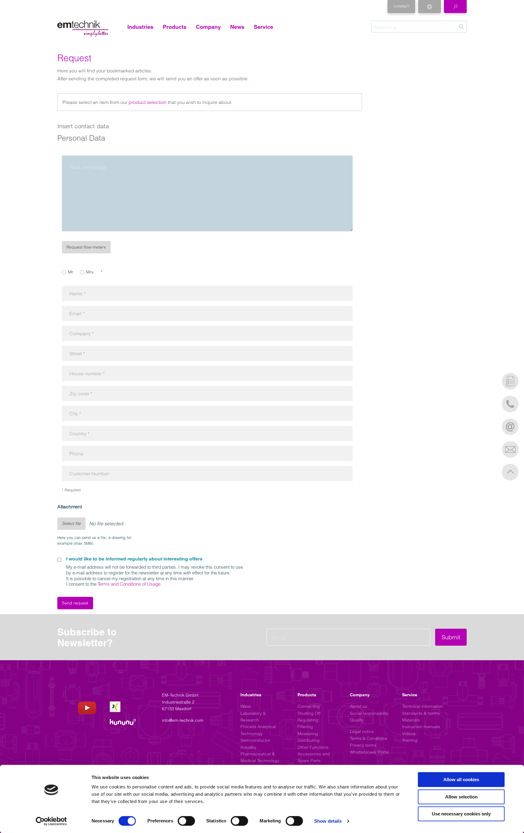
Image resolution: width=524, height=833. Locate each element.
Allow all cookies (461, 779)
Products (174, 27)
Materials (411, 720)
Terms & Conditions (368, 738)
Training (410, 740)
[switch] (186, 821)
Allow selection (461, 796)
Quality (356, 720)
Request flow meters (86, 247)
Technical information (422, 706)
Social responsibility (369, 713)
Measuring (307, 733)
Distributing (308, 740)
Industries (140, 27)
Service (263, 27)
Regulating (307, 720)
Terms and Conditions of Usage (129, 584)
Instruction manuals (421, 726)
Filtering (305, 726)
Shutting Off (309, 713)
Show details (328, 821)
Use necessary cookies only (461, 813)
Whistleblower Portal (369, 752)
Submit (451, 637)
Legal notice (362, 731)
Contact (401, 6)
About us (358, 706)
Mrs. (90, 272)
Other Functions (312, 747)
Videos (408, 733)
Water (245, 706)
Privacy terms (363, 745)
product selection (147, 102)
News (237, 27)
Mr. (71, 272)
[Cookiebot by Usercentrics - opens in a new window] (51, 821)
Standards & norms (421, 713)
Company (208, 27)
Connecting (308, 706)
